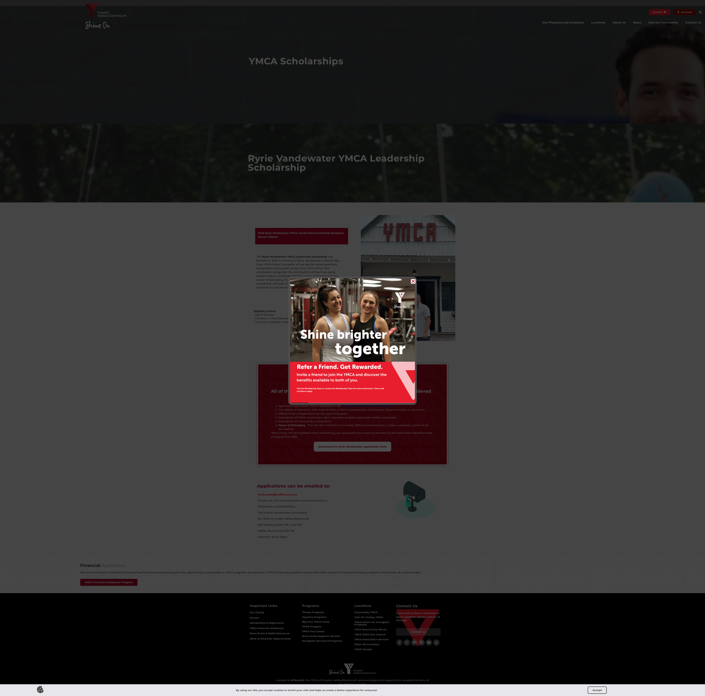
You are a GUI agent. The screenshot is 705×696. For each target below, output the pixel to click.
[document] (352, 348)
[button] (413, 281)
